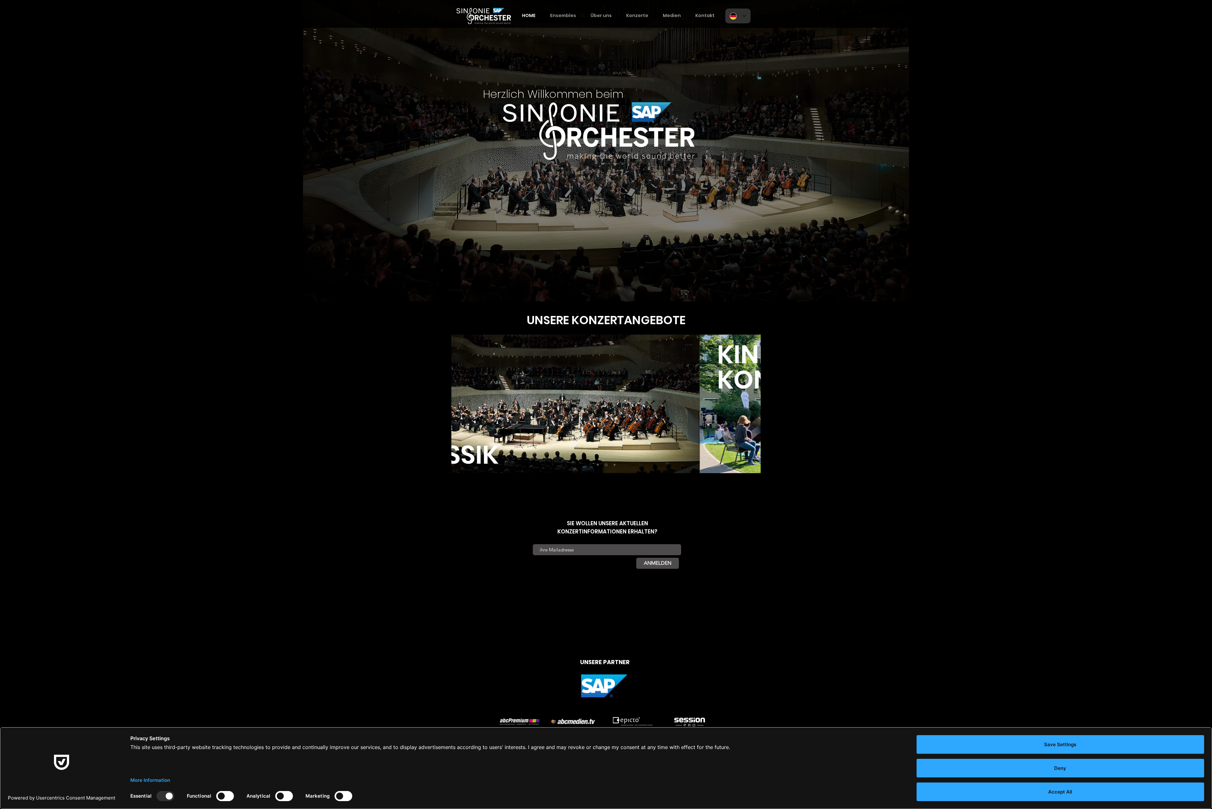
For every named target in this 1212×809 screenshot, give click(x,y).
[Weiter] (750, 403)
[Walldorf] (614, 465)
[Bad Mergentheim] (598, 465)
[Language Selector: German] (738, 16)
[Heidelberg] (606, 464)
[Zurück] (461, 403)
